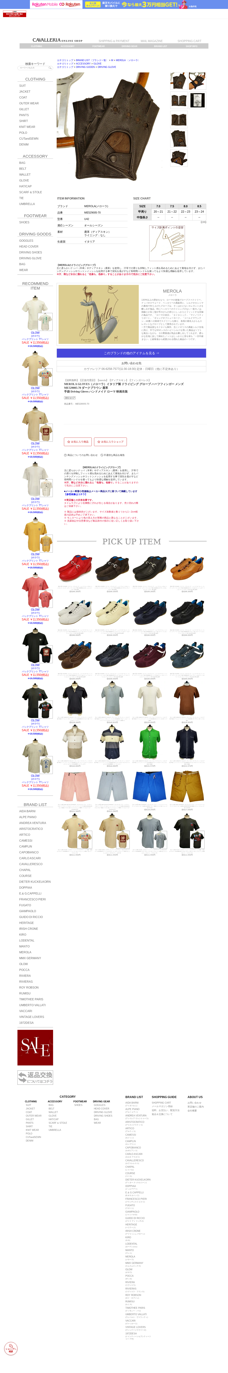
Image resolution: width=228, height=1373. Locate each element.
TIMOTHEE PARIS (135, 1309)
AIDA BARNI (132, 1104)
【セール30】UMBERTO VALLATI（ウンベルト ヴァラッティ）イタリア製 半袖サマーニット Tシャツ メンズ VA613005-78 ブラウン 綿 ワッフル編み (187, 719)
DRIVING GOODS (85, 67)
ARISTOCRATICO (134, 1123)
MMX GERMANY (134, 1264)
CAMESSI (130, 1136)
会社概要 (192, 1110)
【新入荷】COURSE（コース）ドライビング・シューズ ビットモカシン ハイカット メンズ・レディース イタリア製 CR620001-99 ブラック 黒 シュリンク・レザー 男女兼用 (149, 588)
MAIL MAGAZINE (152, 41)
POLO (23, 132)
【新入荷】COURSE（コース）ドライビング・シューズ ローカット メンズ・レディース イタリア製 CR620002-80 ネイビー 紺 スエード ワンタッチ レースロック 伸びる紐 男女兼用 (149, 632)
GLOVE (24, 180)
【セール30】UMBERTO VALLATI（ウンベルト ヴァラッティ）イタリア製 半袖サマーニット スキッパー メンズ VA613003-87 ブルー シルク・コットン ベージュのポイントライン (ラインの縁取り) (112, 719)
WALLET (25, 174)
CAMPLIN (130, 1142)
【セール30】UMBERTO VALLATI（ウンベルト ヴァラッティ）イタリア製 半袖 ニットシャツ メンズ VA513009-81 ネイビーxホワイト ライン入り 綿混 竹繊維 (187, 762)
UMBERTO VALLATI (136, 1315)
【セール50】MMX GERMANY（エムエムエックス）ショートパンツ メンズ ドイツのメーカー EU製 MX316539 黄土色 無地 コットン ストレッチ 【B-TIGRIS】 (187, 806)
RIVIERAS (134, 1290)
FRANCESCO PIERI (136, 1200)
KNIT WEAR (27, 126)
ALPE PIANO (132, 1110)
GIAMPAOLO (132, 1213)
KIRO (128, 1238)
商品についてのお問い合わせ (83, 455)
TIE (21, 198)
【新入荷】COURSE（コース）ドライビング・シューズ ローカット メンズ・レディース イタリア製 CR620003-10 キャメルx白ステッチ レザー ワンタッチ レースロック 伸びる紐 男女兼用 (187, 588)
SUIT (22, 85)
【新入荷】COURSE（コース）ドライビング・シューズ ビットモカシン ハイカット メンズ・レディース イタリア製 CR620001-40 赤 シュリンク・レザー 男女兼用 (75, 588)
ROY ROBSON (133, 1296)
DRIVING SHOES (30, 252)
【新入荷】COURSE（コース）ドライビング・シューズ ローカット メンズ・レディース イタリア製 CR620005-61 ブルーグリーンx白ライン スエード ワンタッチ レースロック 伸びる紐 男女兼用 (187, 675)
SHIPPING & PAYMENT (114, 41)
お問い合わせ (194, 1102)
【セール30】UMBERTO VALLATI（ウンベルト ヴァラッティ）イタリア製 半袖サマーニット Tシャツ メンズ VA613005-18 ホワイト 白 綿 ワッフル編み (149, 719)
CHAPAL (129, 1168)
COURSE (130, 1174)
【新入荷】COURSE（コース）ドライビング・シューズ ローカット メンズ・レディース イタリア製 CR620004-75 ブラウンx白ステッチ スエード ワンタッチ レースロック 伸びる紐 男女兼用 (74, 675)
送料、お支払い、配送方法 (166, 1110)
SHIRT (23, 121)
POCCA (129, 1277)
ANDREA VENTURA (136, 1116)
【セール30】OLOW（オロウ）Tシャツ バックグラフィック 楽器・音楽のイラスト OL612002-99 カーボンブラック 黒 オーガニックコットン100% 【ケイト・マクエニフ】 (187, 851)
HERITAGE (131, 1225)
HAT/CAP (25, 186)
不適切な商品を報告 (114, 455)
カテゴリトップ (65, 60)
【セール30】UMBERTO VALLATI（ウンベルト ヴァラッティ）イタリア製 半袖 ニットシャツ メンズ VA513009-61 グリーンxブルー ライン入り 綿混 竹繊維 (149, 762)
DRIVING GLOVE (30, 258)
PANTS (24, 115)
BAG (22, 162)
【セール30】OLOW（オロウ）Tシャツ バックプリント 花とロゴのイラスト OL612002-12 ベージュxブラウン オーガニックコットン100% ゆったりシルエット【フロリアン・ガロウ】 (112, 851)
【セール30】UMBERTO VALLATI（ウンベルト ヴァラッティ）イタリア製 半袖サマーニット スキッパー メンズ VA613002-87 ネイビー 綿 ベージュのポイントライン (74, 719)
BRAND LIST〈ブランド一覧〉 (92, 60)
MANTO (129, 1251)
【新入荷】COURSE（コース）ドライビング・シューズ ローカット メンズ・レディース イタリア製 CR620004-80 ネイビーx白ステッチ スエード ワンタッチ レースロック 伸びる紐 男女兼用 (112, 675)
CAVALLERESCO (134, 1161)
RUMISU (129, 1302)
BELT (22, 168)
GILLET (24, 109)
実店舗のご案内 (196, 1106)
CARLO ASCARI (133, 1155)
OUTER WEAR (29, 103)
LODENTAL (131, 1245)
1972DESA (138, 1336)
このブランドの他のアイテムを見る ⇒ (131, 353)
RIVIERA (130, 1283)
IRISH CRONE (135, 1232)
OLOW (128, 1270)
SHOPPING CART (189, 41)
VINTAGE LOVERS (135, 1328)
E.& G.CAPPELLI (134, 1193)
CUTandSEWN (28, 138)
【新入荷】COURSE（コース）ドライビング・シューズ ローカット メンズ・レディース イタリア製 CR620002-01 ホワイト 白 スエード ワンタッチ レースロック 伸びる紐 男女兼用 (74, 632)
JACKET (24, 91)
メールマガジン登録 (162, 1106)
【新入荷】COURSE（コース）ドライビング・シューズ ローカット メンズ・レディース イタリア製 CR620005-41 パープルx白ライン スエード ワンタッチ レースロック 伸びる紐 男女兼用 (149, 675)
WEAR (23, 270)
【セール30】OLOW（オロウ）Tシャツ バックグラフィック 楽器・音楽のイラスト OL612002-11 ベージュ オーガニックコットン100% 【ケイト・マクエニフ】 (75, 851)
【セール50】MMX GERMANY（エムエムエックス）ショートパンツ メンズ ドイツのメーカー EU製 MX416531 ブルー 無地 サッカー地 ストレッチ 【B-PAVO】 (149, 806)
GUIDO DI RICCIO (135, 1219)
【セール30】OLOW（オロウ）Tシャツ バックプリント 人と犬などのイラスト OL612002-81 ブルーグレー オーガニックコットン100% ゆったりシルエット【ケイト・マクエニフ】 (149, 851)
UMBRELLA (27, 204)
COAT (23, 97)
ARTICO (130, 1129)
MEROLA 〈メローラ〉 (128, 60)
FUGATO (130, 1206)
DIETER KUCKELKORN (138, 1181)
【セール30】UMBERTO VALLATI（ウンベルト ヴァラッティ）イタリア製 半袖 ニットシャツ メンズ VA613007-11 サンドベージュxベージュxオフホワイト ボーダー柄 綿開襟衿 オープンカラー (75, 762)
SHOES (24, 222)
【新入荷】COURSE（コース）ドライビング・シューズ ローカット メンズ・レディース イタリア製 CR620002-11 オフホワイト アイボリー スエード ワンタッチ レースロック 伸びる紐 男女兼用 (112, 632)
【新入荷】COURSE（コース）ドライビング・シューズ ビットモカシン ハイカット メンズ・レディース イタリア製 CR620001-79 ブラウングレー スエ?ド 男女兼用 (112, 588)
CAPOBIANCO (133, 1148)
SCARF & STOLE (30, 192)
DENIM (23, 144)
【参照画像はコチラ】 (75, 494)
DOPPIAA (131, 1187)
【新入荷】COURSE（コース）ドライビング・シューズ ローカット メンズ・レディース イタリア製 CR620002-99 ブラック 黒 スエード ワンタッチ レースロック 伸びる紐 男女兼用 (187, 632)
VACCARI (131, 1322)
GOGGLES (26, 240)
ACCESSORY (83, 63)
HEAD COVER (28, 246)
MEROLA (130, 1257)
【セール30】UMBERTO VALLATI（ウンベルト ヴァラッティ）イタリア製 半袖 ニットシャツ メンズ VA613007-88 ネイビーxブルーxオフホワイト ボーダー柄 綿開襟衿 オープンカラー (112, 762)
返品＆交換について (162, 1114)
